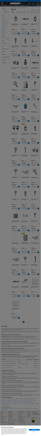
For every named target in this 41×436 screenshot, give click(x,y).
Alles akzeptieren (34, 429)
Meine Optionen (34, 431)
